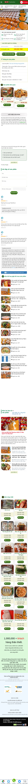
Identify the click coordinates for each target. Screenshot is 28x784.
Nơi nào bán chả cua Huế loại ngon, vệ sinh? (13, 155)
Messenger (19, 783)
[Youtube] (25, 724)
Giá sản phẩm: (4, 46)
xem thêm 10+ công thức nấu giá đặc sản (19, 413)
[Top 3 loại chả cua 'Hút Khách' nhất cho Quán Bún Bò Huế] (6, 375)
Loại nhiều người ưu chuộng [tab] (9, 43)
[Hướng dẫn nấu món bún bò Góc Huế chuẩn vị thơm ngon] (6, 308)
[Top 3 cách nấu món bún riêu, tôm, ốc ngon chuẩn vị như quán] (6, 326)
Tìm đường (3, 783)
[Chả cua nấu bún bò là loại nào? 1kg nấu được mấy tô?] (6, 332)
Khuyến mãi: (6, 49)
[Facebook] (23, 724)
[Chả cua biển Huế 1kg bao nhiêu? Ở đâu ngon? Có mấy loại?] (6, 283)
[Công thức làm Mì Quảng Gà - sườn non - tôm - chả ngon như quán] (6, 299)
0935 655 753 (11, 722)
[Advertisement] (14, 393)
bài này (13, 267)
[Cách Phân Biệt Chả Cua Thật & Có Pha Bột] (6, 341)
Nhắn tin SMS (25, 783)
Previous (2, 99)
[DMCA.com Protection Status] (17, 724)
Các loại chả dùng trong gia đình (16, 63)
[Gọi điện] (14, 780)
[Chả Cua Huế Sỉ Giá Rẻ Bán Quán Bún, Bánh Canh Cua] (6, 291)
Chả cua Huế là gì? (7, 152)
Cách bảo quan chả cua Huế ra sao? (11, 157)
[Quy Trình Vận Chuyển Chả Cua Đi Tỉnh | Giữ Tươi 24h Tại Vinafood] (6, 359)
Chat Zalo (8, 783)
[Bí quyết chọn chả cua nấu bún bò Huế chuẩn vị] (6, 350)
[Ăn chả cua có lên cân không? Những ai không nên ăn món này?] (6, 367)
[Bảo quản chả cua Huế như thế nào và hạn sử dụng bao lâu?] (6, 317)
